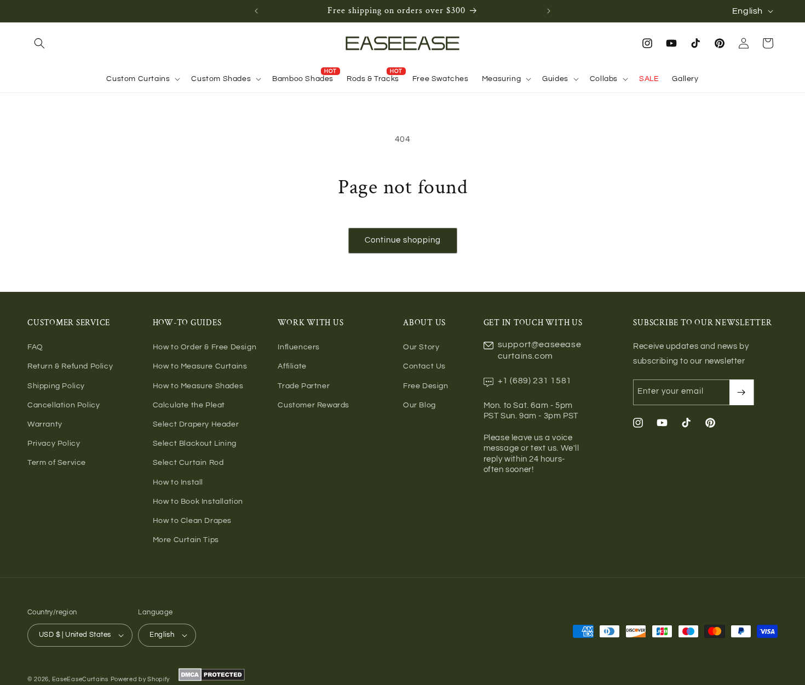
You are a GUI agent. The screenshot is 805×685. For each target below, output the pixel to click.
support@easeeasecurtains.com (540, 350)
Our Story (421, 347)
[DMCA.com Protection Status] (210, 679)
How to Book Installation (198, 501)
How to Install (178, 482)
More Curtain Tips (186, 540)
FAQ (35, 347)
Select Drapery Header (196, 424)
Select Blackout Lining (195, 443)
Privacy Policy (53, 443)
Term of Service (56, 463)
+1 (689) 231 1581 (535, 380)
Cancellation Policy (63, 405)
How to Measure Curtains (200, 366)
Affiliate (292, 366)
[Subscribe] (741, 392)
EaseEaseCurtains (80, 679)
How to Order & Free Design (205, 347)
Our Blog (419, 405)
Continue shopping (403, 240)
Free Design (426, 386)
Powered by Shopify (140, 679)
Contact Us (424, 366)
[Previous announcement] (256, 11)
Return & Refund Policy (70, 366)
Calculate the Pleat (189, 405)
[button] (39, 43)
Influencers (299, 347)
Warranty (44, 424)
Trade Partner (304, 386)
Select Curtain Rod (188, 463)
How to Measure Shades (198, 386)
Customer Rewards (313, 405)
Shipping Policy (56, 386)
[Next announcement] (549, 11)
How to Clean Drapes (192, 521)
